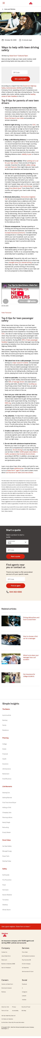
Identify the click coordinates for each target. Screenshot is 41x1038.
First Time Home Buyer (9, 802)
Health (4, 759)
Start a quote (15, 556)
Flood (4, 885)
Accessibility (15, 1010)
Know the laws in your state (14, 118)
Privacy (14, 1006)
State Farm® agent (13, 470)
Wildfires (5, 904)
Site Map (24, 1010)
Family (4, 725)
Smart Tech (5, 856)
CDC (34, 125)
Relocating (5, 827)
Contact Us (4, 952)
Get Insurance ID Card (27, 971)
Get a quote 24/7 (20, 79)
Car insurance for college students (29, 675)
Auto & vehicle (6, 715)
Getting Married (7, 797)
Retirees (3, 991)
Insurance (5, 764)
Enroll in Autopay (26, 963)
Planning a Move (7, 817)
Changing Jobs (6, 812)
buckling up (33, 384)
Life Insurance (6, 769)
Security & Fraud (26, 1006)
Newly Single (6, 822)
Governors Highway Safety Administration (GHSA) (18, 87)
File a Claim (25, 952)
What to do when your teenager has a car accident (31, 657)
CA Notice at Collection (7, 1019)
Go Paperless (25, 967)
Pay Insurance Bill (26, 959)
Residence (5, 730)
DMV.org (8, 403)
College (4, 744)
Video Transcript (6, 312)
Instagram (24, 991)
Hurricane (5, 890)
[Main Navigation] (3, 3)
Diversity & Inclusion (6, 988)
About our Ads (5, 1006)
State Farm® (18, 56)
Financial (5, 754)
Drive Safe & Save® (15, 188)
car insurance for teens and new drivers (19, 472)
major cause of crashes (20, 363)
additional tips (19, 468)
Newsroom (4, 959)
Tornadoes (5, 900)
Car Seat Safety (7, 846)
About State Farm (6, 956)
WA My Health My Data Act (8, 1015)
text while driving (26, 186)
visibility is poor (26, 154)
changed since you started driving (20, 262)
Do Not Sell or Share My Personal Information (12, 1022)
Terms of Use (4, 1010)
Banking (4, 720)
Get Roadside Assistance (28, 956)
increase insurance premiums (15, 233)
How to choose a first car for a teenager (30, 637)
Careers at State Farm (7, 984)
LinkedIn (24, 995)
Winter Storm (6, 909)
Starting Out (6, 792)
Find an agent (15, 585)
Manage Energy (7, 851)
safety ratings (30, 165)
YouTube (24, 999)
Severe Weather (7, 895)
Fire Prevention (6, 880)
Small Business (6, 779)
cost (6, 167)
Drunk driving (17, 450)
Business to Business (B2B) (8, 963)
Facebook (24, 984)
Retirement (5, 774)
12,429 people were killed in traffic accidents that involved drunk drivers (21, 453)
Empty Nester (6, 832)
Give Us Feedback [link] (6, 967)
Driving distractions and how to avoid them (31, 618)
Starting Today (6, 861)
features (14, 167)
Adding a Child (6, 807)
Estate (4, 749)
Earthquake (5, 875)
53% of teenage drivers (16, 382)
